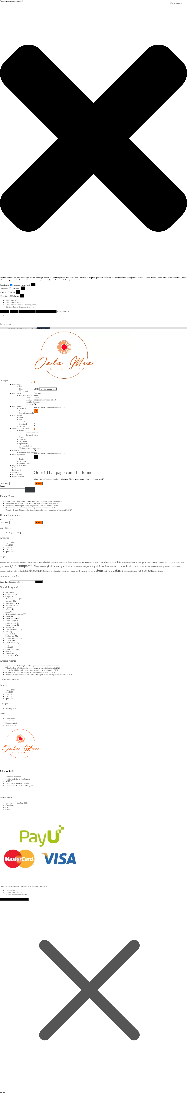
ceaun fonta (67, 562)
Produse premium (18, 468)
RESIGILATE (17, 474)
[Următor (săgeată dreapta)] (4, 1092)
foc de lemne (94, 562)
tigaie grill (87, 571)
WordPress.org (10, 725)
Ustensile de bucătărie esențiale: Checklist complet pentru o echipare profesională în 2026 (38, 510)
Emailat (22, 422)
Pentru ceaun (17, 415)
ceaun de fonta (57, 562)
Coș (6, 807)
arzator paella (16, 562)
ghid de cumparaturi (58, 566)
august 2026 (10, 543)
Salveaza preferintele (46, 311)
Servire (21, 431)
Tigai (21, 389)
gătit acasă (90, 566)
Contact (37, 402)
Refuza (14, 311)
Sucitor (8, 647)
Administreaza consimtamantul (14, 899)
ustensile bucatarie (108, 570)
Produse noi (16, 470)
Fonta (28, 398)
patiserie (10, 571)
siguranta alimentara (52, 571)
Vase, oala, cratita (25, 395)
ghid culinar (4, 566)
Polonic (8, 627)
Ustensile (22, 409)
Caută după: (4, 484)
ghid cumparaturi (23, 566)
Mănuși (8, 610)
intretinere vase (138, 566)
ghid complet (180, 562)
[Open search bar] (35, 405)
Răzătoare (9, 640)
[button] (93, 138)
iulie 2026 (9, 545)
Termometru (9, 654)
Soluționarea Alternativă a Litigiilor (19, 786)
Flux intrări (9, 721)
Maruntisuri (23, 391)
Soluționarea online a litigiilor (17, 783)
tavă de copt (80, 571)
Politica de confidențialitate (16, 895)
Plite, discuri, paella (26, 413)
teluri (7, 651)
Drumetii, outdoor (12, 599)
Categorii (5, 381)
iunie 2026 (9, 547)
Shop (36, 395)
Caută (2, 486)
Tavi (20, 387)
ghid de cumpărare (76, 566)
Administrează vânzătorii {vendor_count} (21, 305)
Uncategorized (10, 533)
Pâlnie (7, 616)
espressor (8, 601)
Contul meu (10, 805)
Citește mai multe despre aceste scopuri (19, 307)
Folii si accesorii (18, 477)
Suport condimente (12, 649)
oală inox (158, 566)
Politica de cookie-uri (13, 893)
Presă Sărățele (10, 634)
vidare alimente (158, 571)
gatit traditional (160, 562)
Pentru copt (16, 385)
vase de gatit (145, 570)
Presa (7, 632)
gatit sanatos (148, 562)
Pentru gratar (17, 406)
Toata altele (9, 656)
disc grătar (86, 562)
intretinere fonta (122, 566)
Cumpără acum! (43, 328)
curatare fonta (77, 562)
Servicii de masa (32, 433)
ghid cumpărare (41, 566)
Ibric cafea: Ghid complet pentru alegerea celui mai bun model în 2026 (31, 506)
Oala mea (37, 393)
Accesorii (22, 426)
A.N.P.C (8, 781)
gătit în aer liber (102, 566)
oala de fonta (150, 566)
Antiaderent (30, 404)
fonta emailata (113, 562)
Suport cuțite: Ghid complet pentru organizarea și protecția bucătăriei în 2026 (34, 501)
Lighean (8, 608)
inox (111, 567)
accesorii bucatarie (6, 562)
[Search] (36, 411)
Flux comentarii (11, 723)
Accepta (4, 311)
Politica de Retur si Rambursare (17, 779)
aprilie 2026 (10, 552)
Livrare (36, 398)
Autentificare (10, 719)
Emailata (29, 400)
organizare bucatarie (170, 566)
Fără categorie (10, 603)
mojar (7, 612)
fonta (102, 562)
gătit (84, 566)
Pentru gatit (16, 393)
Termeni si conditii (12, 890)
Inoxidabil (30, 402)
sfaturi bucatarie (34, 570)
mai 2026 (8, 549)
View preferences (26, 311)
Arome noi (16, 472)
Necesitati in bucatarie (20, 428)
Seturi (21, 417)
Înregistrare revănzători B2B (45, 400)
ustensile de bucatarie (130, 571)
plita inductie (19, 571)
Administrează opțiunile (14, 300)
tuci (92, 571)
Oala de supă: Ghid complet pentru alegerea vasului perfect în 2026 (30, 508)
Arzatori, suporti (25, 411)
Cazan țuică (9, 594)
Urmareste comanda (13, 777)
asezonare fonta (36, 562)
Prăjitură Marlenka (12, 629)
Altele (7, 592)
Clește (7, 597)
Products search (40, 408)
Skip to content (5, 324)
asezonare (24, 562)
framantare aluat (127, 562)
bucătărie (48, 562)
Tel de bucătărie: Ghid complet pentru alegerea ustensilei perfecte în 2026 (32, 503)
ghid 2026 (171, 562)
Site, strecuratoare (12, 645)
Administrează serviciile (14, 302)
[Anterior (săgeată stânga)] (1, 1092)
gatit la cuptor (136, 562)
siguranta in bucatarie (68, 571)
